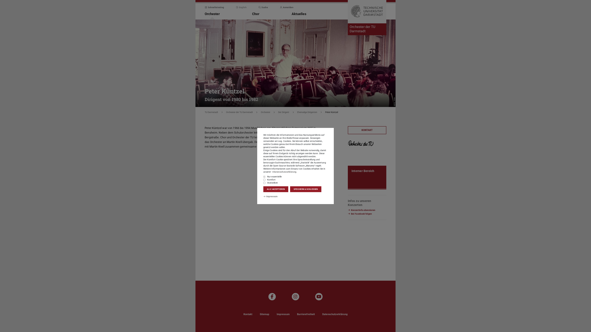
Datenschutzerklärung (285, 172)
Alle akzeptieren (276, 189)
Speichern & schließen (306, 189)
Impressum (271, 196)
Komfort (271, 179)
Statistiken (272, 183)
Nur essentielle (274, 176)
